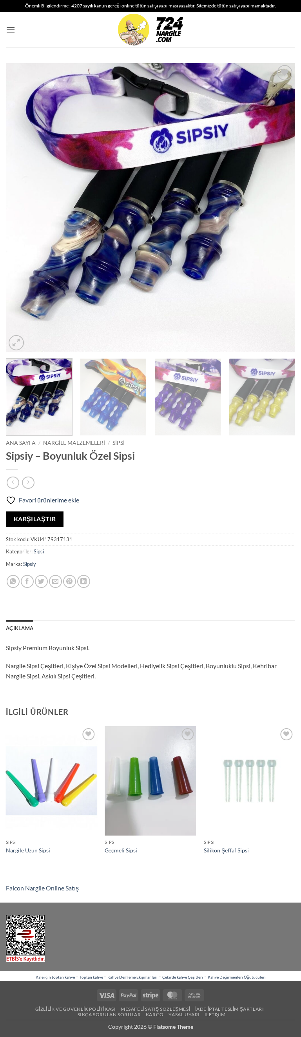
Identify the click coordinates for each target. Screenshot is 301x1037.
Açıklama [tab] (19, 628)
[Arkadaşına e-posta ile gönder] (55, 581)
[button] (10, 29)
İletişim (215, 1014)
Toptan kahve (92, 977)
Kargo (155, 1014)
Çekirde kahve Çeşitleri (182, 977)
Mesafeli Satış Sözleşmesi (155, 1009)
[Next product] (13, 483)
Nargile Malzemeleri (74, 443)
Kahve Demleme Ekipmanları (132, 977)
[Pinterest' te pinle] (69, 581)
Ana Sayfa (21, 443)
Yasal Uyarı (184, 1014)
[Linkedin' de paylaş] (83, 581)
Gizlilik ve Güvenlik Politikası (75, 1009)
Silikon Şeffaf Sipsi (226, 850)
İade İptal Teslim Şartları (229, 1009)
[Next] (279, 208)
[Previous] (22, 208)
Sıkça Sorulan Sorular (109, 1014)
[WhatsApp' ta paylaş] (13, 581)
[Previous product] (28, 483)
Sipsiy (29, 564)
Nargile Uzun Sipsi (28, 850)
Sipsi (118, 443)
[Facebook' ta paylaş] (27, 581)
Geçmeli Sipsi (121, 850)
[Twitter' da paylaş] (41, 581)
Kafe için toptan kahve (55, 977)
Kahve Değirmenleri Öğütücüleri (237, 977)
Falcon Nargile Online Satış (42, 888)
